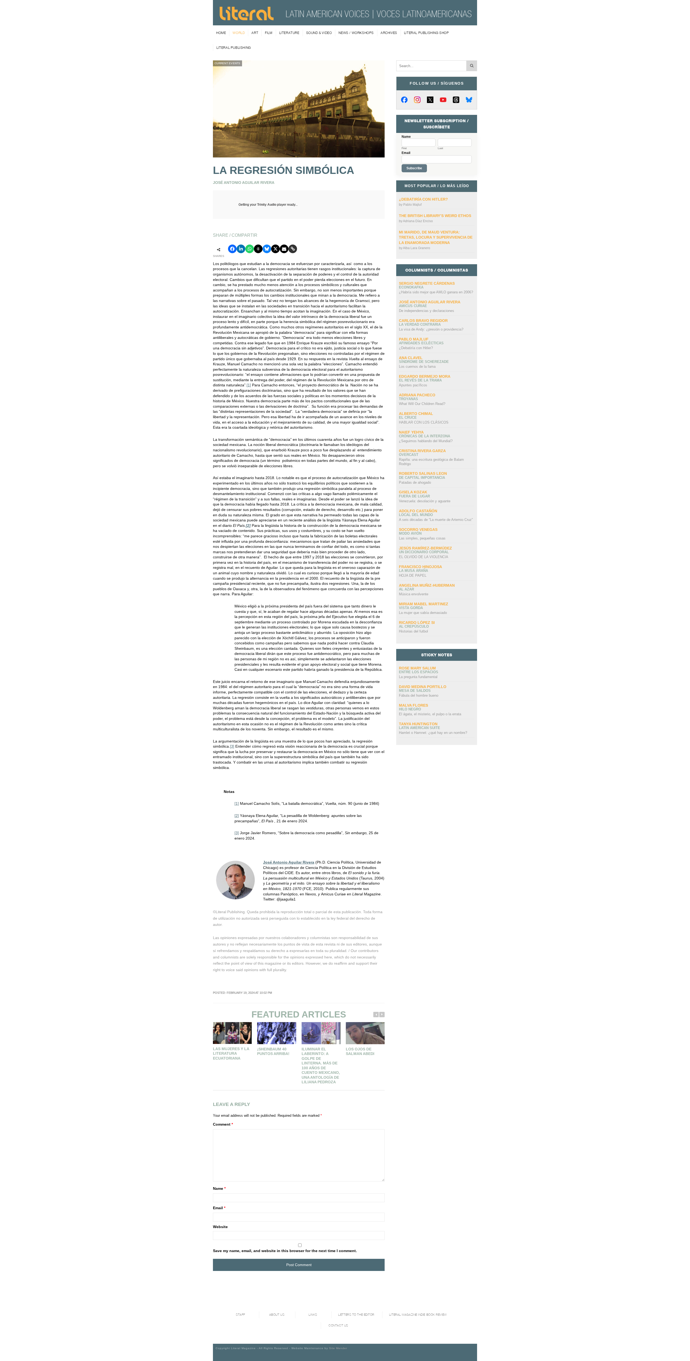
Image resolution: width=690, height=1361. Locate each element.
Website (220, 1227)
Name (219, 1188)
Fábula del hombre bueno (418, 695)
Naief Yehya (411, 432)
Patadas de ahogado (415, 482)
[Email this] (284, 249)
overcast (408, 455)
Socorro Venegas (418, 529)
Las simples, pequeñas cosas (422, 538)
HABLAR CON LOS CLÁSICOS (423, 422)
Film (268, 33)
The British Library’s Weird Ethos (435, 216)
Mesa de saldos (415, 691)
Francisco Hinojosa (420, 567)
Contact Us (338, 1325)
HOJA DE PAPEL (412, 575)
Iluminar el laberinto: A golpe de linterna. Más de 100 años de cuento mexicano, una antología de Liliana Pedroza (321, 1065)
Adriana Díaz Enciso (418, 221)
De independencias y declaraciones (426, 311)
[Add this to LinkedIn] (241, 249)
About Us (276, 1315)
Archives (389, 33)
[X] (430, 100)
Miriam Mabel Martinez (423, 604)
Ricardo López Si (417, 622)
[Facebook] (404, 100)
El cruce (408, 417)
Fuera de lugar (414, 496)
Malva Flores (413, 705)
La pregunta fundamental (418, 677)
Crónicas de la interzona (424, 436)
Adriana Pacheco (417, 395)
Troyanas (408, 399)
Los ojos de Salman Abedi (360, 1051)
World (239, 33)
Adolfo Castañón (418, 511)
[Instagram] (417, 100)
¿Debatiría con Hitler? (423, 199)
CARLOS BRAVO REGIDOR (423, 320)
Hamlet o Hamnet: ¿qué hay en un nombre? (433, 733)
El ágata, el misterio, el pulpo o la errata (430, 714)
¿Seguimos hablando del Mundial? (426, 441)
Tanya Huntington (418, 724)
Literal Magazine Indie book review (418, 1315)
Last (440, 148)
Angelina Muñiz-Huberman (427, 585)
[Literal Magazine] (247, 18)
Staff (240, 1315)
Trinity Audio (266, 205)
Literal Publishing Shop (426, 33)
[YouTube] (443, 100)
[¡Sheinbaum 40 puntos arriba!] (276, 1033)
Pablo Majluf (412, 205)
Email (219, 1208)
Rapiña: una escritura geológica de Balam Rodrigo (431, 462)
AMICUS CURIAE (413, 306)
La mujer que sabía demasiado (423, 613)
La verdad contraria (420, 324)
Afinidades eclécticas (421, 343)
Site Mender (338, 1348)
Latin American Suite (419, 728)
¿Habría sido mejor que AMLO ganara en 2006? (436, 292)
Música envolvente (413, 594)
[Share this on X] (275, 249)
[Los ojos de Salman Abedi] (365, 1033)
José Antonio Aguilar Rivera (288, 862)
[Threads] (456, 100)
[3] (232, 746)
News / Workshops (356, 33)
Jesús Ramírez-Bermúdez (425, 548)
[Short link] (292, 249)
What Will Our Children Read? (422, 404)
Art (254, 33)
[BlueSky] (469, 100)
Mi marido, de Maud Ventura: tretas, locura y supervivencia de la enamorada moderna (435, 237)
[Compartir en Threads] (258, 249)
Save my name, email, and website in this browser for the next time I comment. (285, 1251)
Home (221, 33)
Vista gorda (411, 608)
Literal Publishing (233, 48)
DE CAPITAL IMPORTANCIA (422, 478)
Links (313, 1315)
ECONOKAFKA (411, 287)
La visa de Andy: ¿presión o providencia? (431, 329)
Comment (223, 1124)
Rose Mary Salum (417, 668)
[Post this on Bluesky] (267, 249)
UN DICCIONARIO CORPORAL (424, 552)
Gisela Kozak (413, 492)
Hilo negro (410, 709)
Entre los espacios (418, 672)
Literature (289, 33)
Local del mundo (416, 515)
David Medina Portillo (422, 687)
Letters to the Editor (356, 1315)
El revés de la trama (420, 380)
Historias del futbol (413, 631)
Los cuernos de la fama (417, 367)
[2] (236, 815)
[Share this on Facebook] (232, 249)
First (404, 148)
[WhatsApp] (249, 249)
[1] (249, 385)
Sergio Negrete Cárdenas (427, 283)
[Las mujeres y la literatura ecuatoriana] (232, 1033)
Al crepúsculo (414, 626)
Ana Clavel (411, 358)
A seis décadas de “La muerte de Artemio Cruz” (436, 520)
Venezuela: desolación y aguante (424, 501)
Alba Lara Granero (416, 248)
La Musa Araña (413, 571)
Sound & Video (319, 33)
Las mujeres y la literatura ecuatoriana (231, 1053)
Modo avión (410, 533)
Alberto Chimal (416, 413)
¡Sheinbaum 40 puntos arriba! (273, 1051)
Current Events (227, 63)
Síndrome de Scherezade (424, 362)
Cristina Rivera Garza (422, 451)
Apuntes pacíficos (413, 385)
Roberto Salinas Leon (423, 473)
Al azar (406, 589)
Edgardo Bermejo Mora (424, 376)
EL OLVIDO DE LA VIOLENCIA (423, 557)
